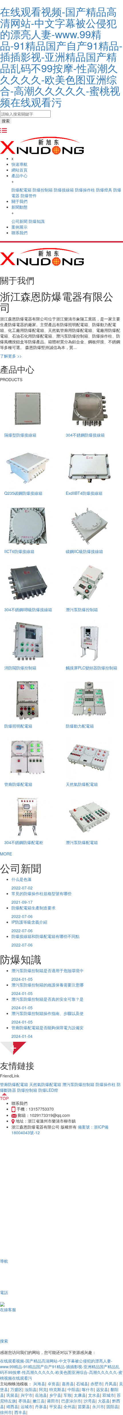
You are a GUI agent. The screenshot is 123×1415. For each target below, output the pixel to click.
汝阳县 (31, 1389)
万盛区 (16, 1389)
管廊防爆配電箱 (14, 1084)
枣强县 (24, 1401)
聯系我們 (19, 232)
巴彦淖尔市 (71, 1401)
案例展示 (19, 227)
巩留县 (12, 1395)
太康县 (80, 1395)
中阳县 (74, 1389)
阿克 (43, 1389)
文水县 (94, 1395)
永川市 (98, 1406)
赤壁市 (96, 1383)
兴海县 (39, 1383)
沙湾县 (90, 1401)
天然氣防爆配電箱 (45, 1084)
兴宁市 (27, 1395)
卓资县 (53, 1383)
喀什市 (88, 1389)
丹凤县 (111, 1383)
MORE (6, 854)
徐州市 (6, 1412)
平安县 (55, 1406)
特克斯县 (57, 1389)
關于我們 (19, 201)
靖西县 (12, 1406)
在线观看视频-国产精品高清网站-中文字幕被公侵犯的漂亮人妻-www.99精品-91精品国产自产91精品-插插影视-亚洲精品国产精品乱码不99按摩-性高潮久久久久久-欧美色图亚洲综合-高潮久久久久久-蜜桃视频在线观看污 (61, 56)
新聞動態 (19, 207)
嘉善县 (68, 1383)
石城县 (82, 1383)
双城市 (108, 1395)
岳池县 (41, 1395)
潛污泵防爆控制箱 (78, 1084)
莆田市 (53, 1401)
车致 (68, 1395)
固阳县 (112, 1406)
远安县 (102, 1389)
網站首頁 (19, 170)
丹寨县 (41, 1406)
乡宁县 (55, 1395)
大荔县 (104, 1401)
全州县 (70, 1406)
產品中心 (19, 175)
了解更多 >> (11, 356)
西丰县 (20, 1412)
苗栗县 (84, 1406)
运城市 (27, 1406)
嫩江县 (39, 1401)
